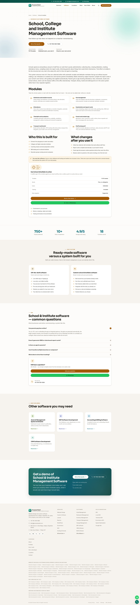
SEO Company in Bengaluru (45, 585)
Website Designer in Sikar (61, 566)
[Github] (42, 534)
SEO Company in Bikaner (92, 581)
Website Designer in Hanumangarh (36, 572)
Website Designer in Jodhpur (61, 564)
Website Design (61, 512)
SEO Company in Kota (69, 581)
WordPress (60, 523)
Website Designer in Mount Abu (66, 568)
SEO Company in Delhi (67, 583)
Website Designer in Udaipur (35, 564)
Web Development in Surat (94, 595)
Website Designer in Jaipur (48, 564)
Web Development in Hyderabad (36, 595)
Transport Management (82, 520)
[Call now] (137, 602)
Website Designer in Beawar (50, 576)
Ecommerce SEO (100, 520)
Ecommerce (60, 525)
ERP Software (79, 525)
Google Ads (99, 525)
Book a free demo (69, 198)
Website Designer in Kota (75, 564)
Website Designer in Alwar (34, 566)
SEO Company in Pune (33, 585)
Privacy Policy (91, 602)
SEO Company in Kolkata (84, 585)
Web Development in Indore (35, 597)
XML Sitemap (108, 602)
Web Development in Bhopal (48, 597)
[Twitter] (36, 534)
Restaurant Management (82, 515)
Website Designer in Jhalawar (91, 570)
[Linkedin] (30, 534)
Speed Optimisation (100, 523)
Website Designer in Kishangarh (36, 576)
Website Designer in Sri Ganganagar (82, 568)
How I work (31, 547)
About (93, 5)
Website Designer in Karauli (103, 572)
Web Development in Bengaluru (104, 593)
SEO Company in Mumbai (103, 583)
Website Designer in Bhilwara (47, 566)
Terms (97, 602)
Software (66, 5)
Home (30, 15)
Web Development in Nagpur (92, 597)
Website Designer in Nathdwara (51, 568)
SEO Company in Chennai (72, 585)
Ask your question (70, 371)
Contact (30, 555)
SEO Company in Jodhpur (58, 581)
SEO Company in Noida (91, 583)
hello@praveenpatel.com (73, 1)
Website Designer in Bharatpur (35, 570)
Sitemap (102, 602)
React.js (59, 520)
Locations (74, 5)
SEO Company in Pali (56, 583)
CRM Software (80, 528)
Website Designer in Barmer (105, 570)
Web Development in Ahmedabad (79, 595)
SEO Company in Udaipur (34, 581)
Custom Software (61, 515)
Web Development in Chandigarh (77, 597)
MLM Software (80, 530)
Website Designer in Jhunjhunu (68, 574)
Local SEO (98, 515)
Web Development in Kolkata (64, 595)
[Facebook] (33, 534)
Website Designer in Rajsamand (36, 568)
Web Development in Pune (90, 593)
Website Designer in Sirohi (95, 574)
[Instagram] (39, 534)
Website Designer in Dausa (90, 572)
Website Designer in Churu (51, 572)
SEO (58, 528)
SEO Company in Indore (45, 587)
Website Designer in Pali (73, 566)
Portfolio (31, 544)
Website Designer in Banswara (102, 566)
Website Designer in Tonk (77, 570)
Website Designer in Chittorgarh (87, 566)
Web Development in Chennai (50, 595)
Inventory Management (82, 517)
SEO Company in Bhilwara (34, 583)
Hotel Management (81, 512)
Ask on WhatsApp (71, 203)
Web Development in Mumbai (76, 593)
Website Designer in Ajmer (88, 564)
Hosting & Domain (61, 530)
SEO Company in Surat (34, 587)
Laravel (59, 517)
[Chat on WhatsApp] (137, 597)
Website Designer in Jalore (82, 574)
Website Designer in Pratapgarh (36, 574)
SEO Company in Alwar (104, 581)
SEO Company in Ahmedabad (97, 585)
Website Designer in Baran (64, 572)
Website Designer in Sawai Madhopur (52, 574)
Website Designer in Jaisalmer (98, 568)
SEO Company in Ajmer (80, 581)
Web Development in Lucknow (62, 597)
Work (81, 5)
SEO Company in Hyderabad (59, 585)
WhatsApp (86, 1)
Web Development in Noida (62, 593)
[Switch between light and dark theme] (98, 5)
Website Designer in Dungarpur (50, 570)
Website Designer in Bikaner (101, 564)
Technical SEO (99, 517)
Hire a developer (33, 549)
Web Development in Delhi (34, 593)
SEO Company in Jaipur (46, 581)
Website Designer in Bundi (77, 572)
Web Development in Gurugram (48, 593)
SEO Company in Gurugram (79, 583)
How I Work (87, 5)
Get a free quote (106, 5)
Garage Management (81, 523)
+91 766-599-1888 (57, 1)
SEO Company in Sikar (46, 583)
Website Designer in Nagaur (64, 570)
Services (58, 5)
